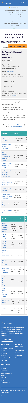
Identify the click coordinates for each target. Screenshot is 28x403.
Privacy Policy (5, 380)
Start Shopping (5, 360)
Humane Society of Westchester (16, 124)
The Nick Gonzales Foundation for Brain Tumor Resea (6, 156)
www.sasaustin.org (11, 71)
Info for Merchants (6, 378)
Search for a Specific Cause (17, 46)
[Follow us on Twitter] (1, 395)
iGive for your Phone (7, 358)
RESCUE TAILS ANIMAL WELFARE (6, 147)
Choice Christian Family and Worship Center (5, 227)
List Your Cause (19, 350)
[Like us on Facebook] (4, 395)
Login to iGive (22, 2)
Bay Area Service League (4, 236)
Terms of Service (5, 382)
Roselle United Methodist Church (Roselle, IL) (7, 196)
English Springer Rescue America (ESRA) (6, 165)
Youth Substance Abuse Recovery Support (5, 281)
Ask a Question (7, 339)
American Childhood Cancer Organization (7, 182)
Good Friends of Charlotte (15, 126)
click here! (14, 95)
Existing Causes (19, 352)
